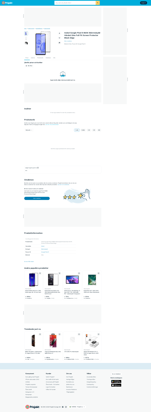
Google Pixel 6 (45, 252)
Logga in (143, 2)
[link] (33, 285)
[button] (59, 33)
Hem (25, 28)
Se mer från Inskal (29, 261)
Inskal (42, 246)
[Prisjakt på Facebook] (63, 407)
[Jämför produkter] (59, 42)
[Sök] (98, 3)
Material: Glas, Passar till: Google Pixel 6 (74, 44)
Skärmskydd (47, 28)
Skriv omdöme (68, 41)
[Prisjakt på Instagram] (66, 407)
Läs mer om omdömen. (64, 184)
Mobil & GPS (31, 28)
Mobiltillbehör (39, 28)
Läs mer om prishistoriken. (52, 124)
